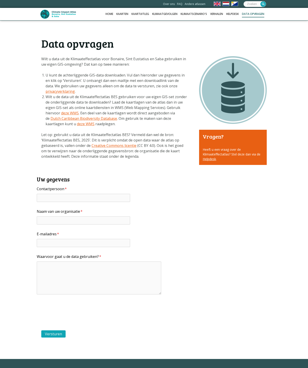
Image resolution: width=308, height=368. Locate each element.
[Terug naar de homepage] (58, 14)
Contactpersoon (52, 188)
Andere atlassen (195, 4)
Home (109, 14)
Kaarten (122, 14)
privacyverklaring (60, 91)
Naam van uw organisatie (60, 211)
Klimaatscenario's (194, 14)
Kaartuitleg (140, 14)
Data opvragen (253, 14)
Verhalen (216, 14)
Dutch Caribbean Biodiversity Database (84, 118)
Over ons (169, 4)
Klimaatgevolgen (164, 14)
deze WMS (70, 113)
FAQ (179, 4)
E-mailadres (48, 233)
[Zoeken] (263, 4)
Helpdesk (232, 14)
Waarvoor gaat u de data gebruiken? (69, 256)
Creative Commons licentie (114, 145)
